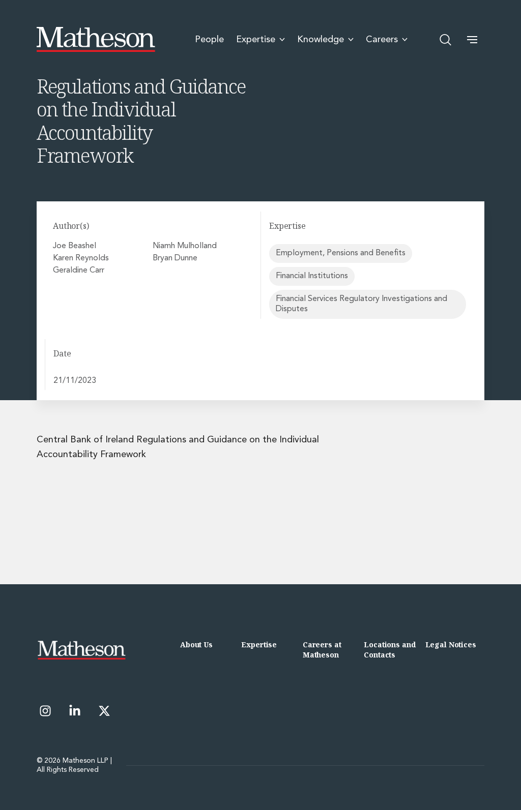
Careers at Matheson (322, 649)
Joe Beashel (74, 246)
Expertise (259, 644)
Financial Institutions (312, 276)
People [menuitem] (209, 39)
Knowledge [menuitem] (320, 39)
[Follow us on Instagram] (45, 710)
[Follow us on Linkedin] (74, 710)
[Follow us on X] (104, 710)
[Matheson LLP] (96, 39)
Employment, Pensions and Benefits (341, 253)
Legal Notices (450, 644)
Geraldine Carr (78, 270)
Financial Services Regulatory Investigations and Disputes (361, 304)
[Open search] (446, 39)
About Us (196, 644)
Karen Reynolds (81, 258)
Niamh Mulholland (185, 246)
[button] (472, 39)
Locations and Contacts (389, 649)
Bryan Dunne (175, 258)
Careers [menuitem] (382, 39)
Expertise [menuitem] (255, 39)
